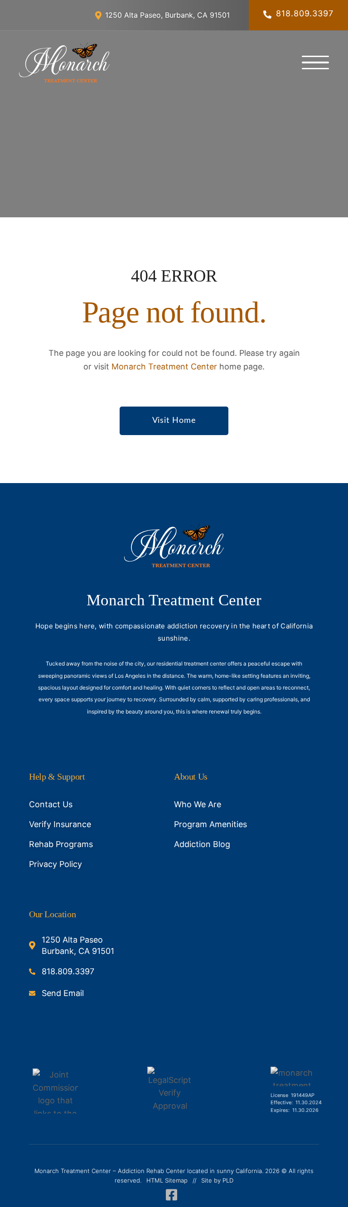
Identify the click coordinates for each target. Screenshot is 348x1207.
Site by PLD (217, 1180)
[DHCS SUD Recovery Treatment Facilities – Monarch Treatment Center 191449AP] (292, 1076)
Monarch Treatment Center (164, 366)
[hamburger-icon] (315, 62)
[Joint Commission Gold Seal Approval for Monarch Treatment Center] (55, 1091)
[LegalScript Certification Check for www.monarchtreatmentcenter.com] (170, 1091)
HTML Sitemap (167, 1180)
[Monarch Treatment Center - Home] (64, 62)
